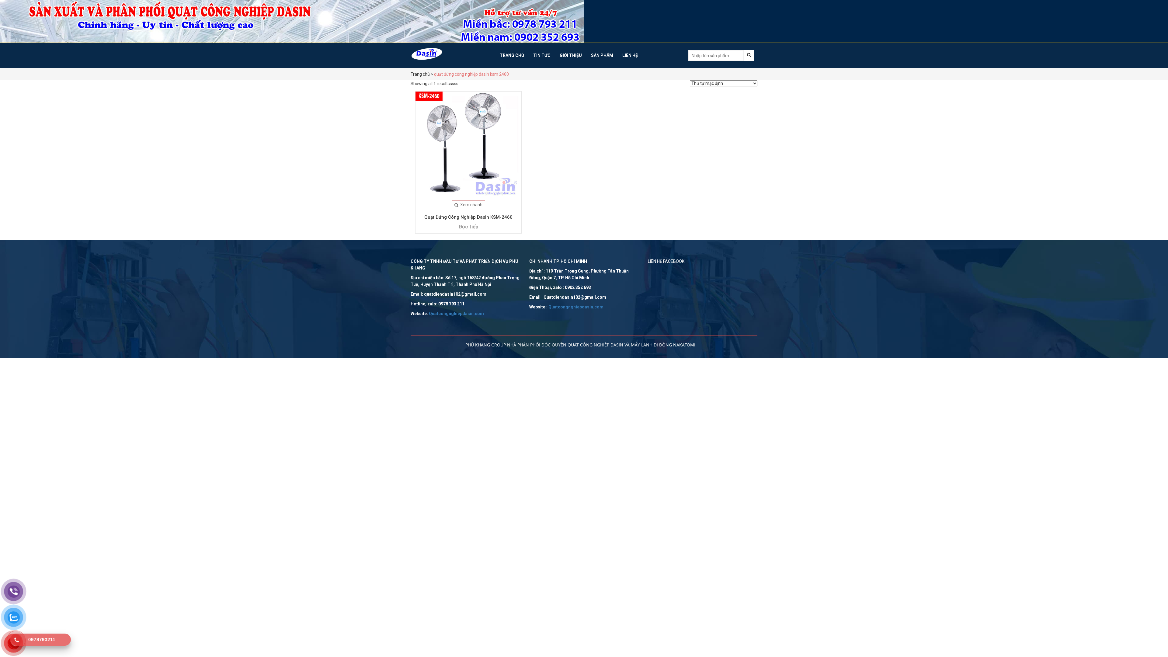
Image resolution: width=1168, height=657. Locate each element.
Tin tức (542, 55)
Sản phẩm (602, 55)
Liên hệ (630, 55)
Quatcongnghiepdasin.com (456, 313)
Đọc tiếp (468, 227)
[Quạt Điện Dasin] (451, 53)
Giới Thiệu (571, 55)
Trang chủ (512, 55)
